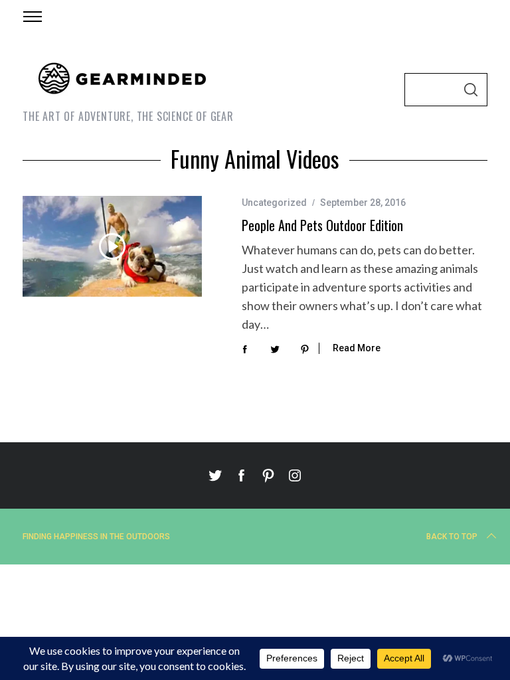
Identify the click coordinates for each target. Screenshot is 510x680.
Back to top (451, 536)
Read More (357, 348)
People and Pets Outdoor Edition (322, 225)
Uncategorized (274, 202)
